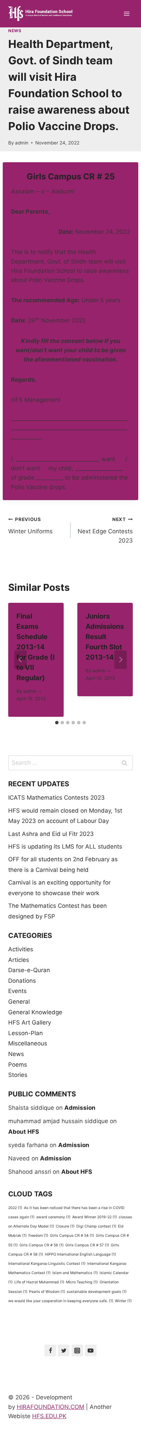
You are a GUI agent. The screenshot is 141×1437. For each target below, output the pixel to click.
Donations (22, 980)
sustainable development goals (97, 1291)
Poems (17, 1064)
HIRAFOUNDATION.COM (50, 1406)
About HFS (23, 1131)
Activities (20, 949)
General (19, 1001)
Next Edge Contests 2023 (105, 530)
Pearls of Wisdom (47, 1291)
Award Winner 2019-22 (94, 1217)
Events (17, 991)
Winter (123, 1301)
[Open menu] (126, 13)
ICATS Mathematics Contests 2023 (56, 797)
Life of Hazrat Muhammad (39, 1282)
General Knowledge (35, 1012)
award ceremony (53, 1217)
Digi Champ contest (96, 1226)
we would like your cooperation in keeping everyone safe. (60, 1301)
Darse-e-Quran (29, 970)
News (14, 30)
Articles (18, 959)
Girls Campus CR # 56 (42, 1245)
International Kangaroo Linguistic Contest (47, 1263)
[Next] (120, 659)
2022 (15, 1208)
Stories (17, 1074)
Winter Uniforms (30, 526)
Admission (79, 1107)
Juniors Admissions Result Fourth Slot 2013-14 (105, 636)
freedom (38, 1235)
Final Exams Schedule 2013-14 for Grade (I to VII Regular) (35, 647)
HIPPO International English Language (80, 1254)
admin (21, 142)
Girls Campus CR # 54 (72, 1235)
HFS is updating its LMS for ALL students (65, 846)
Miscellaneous (27, 1043)
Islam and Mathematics (75, 1273)
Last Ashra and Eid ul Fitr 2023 (51, 833)
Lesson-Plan (25, 1033)
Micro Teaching (82, 1282)
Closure (65, 1226)
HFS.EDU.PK (49, 1416)
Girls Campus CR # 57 (87, 1245)
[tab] (57, 722)
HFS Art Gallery (29, 1022)
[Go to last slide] (20, 659)
